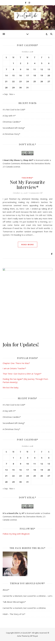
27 (49, 81)
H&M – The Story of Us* (14, 614)
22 (13, 81)
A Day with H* (9, 115)
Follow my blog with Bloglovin (16, 533)
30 (20, 87)
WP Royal (34, 636)
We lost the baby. (11, 387)
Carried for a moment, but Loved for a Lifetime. (24, 608)
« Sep (5, 94)
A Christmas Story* (11, 134)
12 (41, 69)
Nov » (12, 94)
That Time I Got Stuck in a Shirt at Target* (22, 373)
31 (27, 87)
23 (20, 81)
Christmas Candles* (12, 121)
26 (41, 81)
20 (49, 75)
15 (13, 75)
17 (27, 75)
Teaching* (27, 178)
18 (34, 75)
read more (27, 244)
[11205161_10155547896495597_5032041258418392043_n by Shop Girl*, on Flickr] (27, 564)
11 (34, 69)
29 (13, 87)
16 (20, 75)
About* (6, 589)
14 (6, 75)
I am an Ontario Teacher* (14, 368)
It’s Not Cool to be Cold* (14, 109)
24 (27, 81)
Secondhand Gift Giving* (14, 128)
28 (6, 87)
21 (6, 81)
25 (34, 81)
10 (27, 69)
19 (41, 75)
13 (49, 69)
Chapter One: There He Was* (16, 363)
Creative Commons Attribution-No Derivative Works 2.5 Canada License (26, 516)
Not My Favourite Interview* (27, 184)
